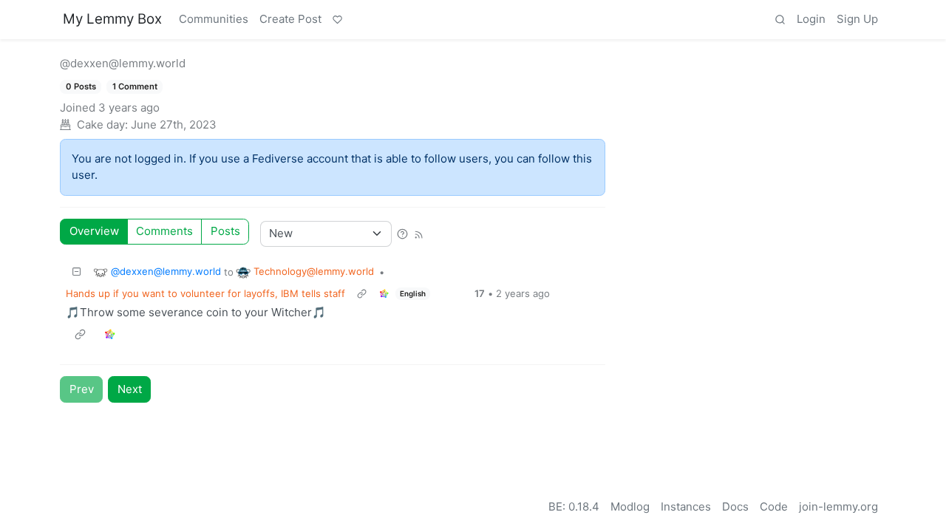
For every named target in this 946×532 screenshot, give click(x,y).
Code (774, 506)
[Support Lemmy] (337, 20)
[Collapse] (77, 272)
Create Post (290, 19)
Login (811, 19)
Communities (213, 19)
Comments (164, 231)
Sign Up (857, 19)
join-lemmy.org (838, 506)
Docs (735, 506)
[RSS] (418, 233)
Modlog (630, 506)
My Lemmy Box (112, 18)
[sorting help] (402, 233)
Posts (225, 231)
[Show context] (361, 293)
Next (130, 389)
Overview (94, 231)
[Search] (780, 20)
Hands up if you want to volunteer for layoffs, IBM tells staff (205, 293)
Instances (686, 506)
